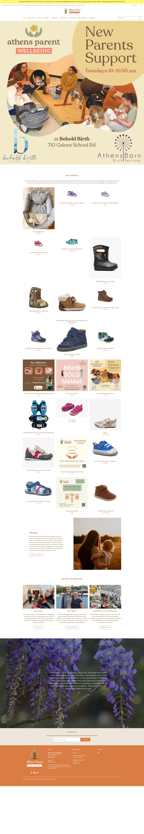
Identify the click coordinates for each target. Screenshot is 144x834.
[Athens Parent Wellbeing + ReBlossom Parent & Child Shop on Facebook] (31, 809)
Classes (46, 18)
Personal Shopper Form (78, 796)
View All (39, 663)
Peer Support (82, 18)
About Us (31, 18)
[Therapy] (97, 580)
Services (63, 18)
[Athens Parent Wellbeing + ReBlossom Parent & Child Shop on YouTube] (34, 809)
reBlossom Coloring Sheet (79, 791)
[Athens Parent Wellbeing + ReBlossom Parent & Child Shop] (72, 11)
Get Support (72, 663)
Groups (55, 18)
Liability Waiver (76, 799)
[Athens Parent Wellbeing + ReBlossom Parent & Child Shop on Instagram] (37, 809)
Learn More (105, 663)
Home (25, 18)
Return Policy (76, 797)
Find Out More (36, 591)
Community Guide (77, 793)
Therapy (73, 18)
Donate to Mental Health (33, 111)
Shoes (39, 18)
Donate (92, 18)
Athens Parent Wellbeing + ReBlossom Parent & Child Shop (41, 815)
